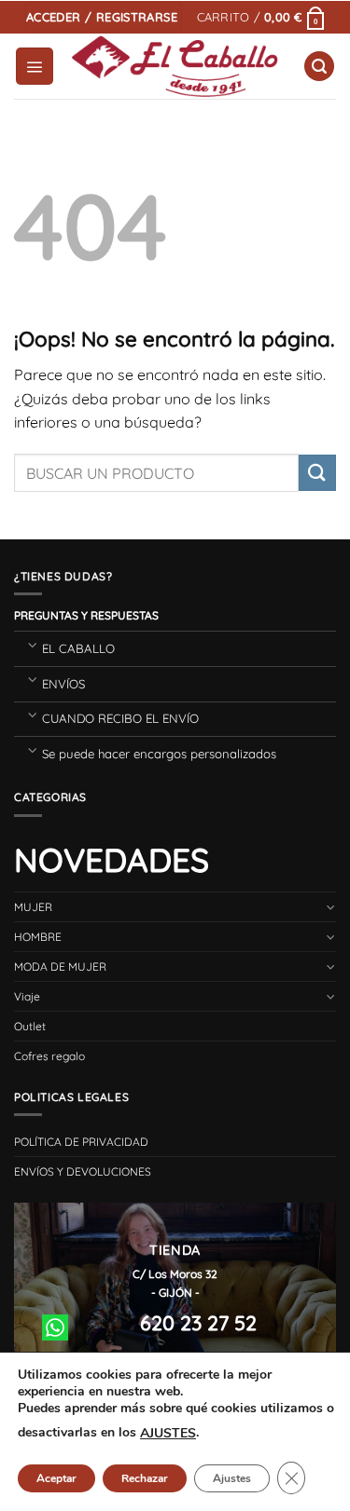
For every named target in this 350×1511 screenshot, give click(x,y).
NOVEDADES (111, 859)
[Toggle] (32, 644)
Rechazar (144, 1478)
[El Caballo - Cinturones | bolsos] (175, 66)
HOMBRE (38, 937)
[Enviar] (317, 473)
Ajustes (232, 1478)
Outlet (30, 1026)
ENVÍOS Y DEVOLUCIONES (82, 1171)
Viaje (27, 996)
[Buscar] (319, 66)
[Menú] (34, 66)
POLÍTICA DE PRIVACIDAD (81, 1142)
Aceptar (56, 1478)
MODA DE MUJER (60, 966)
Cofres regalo (49, 1056)
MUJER (33, 907)
